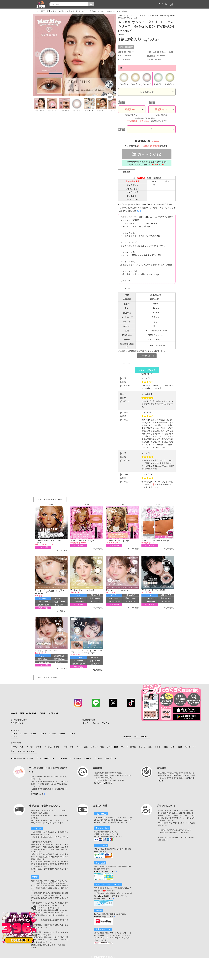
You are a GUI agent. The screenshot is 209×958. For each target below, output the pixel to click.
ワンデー (86, 723)
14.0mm (14, 733)
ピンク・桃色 (112, 746)
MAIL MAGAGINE (28, 713)
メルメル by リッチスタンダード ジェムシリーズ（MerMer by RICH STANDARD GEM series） (89, 11)
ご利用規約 (62, 758)
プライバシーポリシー (45, 758)
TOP (37, 11)
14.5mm (62, 733)
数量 (122, 129)
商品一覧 (45, 11)
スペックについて (147, 355)
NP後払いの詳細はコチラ (104, 871)
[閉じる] (34, 908)
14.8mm (72, 733)
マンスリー (106, 723)
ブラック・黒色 (97, 746)
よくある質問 (75, 758)
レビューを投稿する (147, 369)
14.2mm (33, 733)
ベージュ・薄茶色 (52, 746)
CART (42, 713)
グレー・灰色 (82, 746)
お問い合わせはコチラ (103, 782)
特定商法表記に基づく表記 (22, 758)
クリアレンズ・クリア (26, 751)
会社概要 (98, 758)
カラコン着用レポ (141, 736)
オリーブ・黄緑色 (128, 746)
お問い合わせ (110, 758)
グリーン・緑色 (145, 746)
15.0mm (14, 736)
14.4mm (52, 733)
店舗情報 (87, 758)
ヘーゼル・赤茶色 (34, 746)
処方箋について (37, 794)
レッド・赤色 (67, 746)
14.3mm (43, 733)
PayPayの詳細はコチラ (103, 916)
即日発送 (127, 736)
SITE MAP (53, 713)
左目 (122, 102)
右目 (152, 102)
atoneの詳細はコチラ (103, 898)
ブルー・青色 (176, 746)
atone (100, 895)
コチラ (139, 210)
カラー (123, 68)
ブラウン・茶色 (17, 746)
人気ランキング (17, 723)
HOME (14, 713)
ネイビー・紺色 (161, 746)
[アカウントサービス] (171, 4)
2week (96, 723)
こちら (48, 944)
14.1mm (23, 733)
